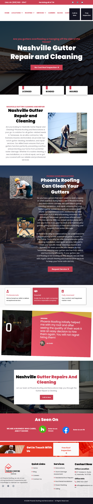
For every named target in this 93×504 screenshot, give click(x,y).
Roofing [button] (29, 13)
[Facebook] (72, 2)
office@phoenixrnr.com (83, 486)
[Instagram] (77, 2)
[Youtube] (82, 2)
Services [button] (40, 13)
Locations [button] (16, 13)
